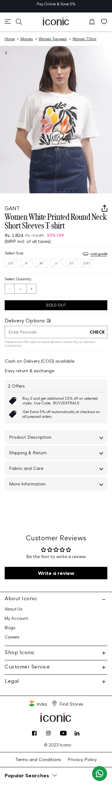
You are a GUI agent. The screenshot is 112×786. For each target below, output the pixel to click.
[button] (8, 21)
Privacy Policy (82, 759)
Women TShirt (84, 38)
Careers (12, 637)
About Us (13, 609)
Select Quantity (18, 279)
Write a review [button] (56, 573)
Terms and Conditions (38, 759)
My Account (16, 618)
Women (26, 38)
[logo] (56, 21)
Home (10, 38)
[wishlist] (104, 21)
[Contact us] (99, 773)
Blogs (10, 627)
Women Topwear (53, 38)
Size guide (98, 253)
